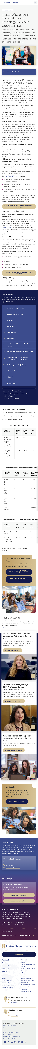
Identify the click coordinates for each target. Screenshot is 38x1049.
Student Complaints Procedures (11, 1036)
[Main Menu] (35, 2)
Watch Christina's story (13, 701)
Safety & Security (26, 991)
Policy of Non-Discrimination (11, 1032)
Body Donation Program (28, 984)
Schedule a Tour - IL (26, 935)
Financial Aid (6, 925)
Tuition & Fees (6, 922)
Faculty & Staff (6, 982)
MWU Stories (6, 628)
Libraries (23, 989)
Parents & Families (7, 987)
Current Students (7, 980)
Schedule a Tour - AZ (8, 935)
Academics (8, 10)
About (4, 972)
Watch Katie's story (12, 650)
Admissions (6, 963)
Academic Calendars (27, 978)
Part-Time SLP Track (11, 176)
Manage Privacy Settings (10, 1038)
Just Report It (7, 1028)
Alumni (4, 978)
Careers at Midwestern (27, 987)
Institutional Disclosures (9, 1025)
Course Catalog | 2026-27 (11, 398)
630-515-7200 (10, 865)
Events (23, 962)
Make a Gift (19, 954)
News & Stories (25, 960)
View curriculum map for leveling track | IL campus (19, 272)
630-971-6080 (14, 1002)
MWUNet (23, 973)
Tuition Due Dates (20, 925)
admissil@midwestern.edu (13, 867)
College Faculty (16, 801)
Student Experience (9, 966)
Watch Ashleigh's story (13, 750)
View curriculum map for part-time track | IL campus (19, 206)
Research (5, 969)
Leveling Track (6, 228)
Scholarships (20, 922)
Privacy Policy (7, 1034)
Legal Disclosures (7, 1030)
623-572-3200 (14, 1015)
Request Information (19, 578)
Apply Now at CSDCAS (19, 571)
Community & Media (8, 985)
